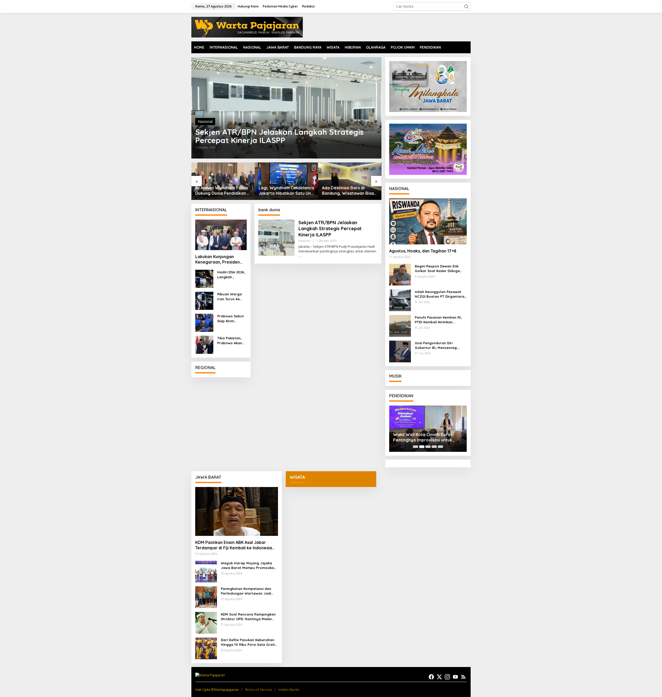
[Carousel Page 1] (415, 446)
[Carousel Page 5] (440, 446)
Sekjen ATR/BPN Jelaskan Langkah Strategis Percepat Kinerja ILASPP (279, 136)
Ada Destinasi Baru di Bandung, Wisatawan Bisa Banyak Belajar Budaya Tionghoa (348, 190)
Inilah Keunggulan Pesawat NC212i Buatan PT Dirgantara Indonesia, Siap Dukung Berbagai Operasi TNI (439, 294)
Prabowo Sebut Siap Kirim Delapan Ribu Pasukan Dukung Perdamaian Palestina (231, 318)
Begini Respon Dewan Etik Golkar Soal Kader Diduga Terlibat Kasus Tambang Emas (441, 268)
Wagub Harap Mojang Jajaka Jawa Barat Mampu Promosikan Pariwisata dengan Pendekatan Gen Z (248, 565)
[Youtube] (455, 676)
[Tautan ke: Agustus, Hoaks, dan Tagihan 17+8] (428, 221)
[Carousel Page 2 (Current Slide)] (421, 446)
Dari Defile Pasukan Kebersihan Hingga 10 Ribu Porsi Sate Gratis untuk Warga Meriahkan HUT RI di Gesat (249, 642)
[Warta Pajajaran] (247, 26)
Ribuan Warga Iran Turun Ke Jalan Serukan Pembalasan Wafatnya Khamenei (229, 296)
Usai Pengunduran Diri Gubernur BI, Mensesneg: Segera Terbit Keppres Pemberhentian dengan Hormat (436, 345)
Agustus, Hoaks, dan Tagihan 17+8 (422, 250)
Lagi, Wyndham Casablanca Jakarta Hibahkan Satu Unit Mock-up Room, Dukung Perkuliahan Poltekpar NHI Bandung (286, 190)
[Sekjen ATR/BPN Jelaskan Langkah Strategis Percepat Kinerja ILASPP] (299, 256)
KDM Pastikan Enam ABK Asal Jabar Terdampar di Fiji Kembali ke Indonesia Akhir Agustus (233, 545)
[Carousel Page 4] (434, 446)
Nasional (205, 121)
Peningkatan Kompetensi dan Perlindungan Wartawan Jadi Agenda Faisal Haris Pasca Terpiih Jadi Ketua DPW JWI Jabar (246, 591)
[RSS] (463, 676)
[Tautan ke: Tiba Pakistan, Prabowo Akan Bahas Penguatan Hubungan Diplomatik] (204, 344)
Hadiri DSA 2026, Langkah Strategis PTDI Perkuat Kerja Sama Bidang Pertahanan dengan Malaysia (231, 274)
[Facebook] (431, 676)
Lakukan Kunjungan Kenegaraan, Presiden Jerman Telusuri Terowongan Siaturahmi (219, 259)
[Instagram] (447, 676)
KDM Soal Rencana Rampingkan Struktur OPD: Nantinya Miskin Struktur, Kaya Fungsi (248, 616)
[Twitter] (439, 676)
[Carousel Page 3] (428, 446)
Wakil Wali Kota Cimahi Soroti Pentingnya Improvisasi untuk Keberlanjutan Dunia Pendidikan (425, 437)
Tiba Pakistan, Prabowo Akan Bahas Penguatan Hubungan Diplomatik (229, 340)
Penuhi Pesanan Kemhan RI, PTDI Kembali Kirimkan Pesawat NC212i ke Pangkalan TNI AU (440, 319)
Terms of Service (258, 689)
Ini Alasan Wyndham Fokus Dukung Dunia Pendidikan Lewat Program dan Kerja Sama (221, 190)
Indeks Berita (288, 689)
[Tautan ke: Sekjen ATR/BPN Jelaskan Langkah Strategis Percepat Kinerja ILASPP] (286, 108)
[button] (466, 6)
